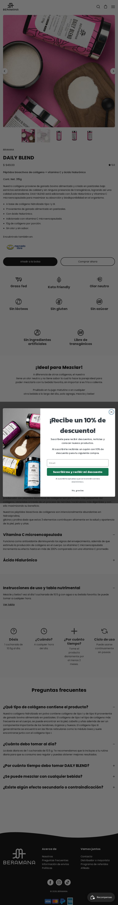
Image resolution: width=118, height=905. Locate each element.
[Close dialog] (111, 412)
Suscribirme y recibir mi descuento (77, 472)
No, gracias (78, 490)
